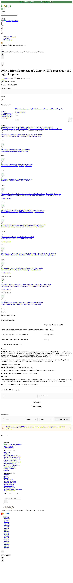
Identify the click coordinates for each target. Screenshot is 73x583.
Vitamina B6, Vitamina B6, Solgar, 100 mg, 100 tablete (16, 166)
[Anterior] (2, 54)
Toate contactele (8, 447)
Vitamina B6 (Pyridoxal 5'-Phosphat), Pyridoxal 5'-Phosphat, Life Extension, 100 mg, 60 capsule (28, 255)
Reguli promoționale (10, 463)
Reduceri (6, 476)
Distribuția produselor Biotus (12, 457)
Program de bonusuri (10, 482)
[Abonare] (6, 501)
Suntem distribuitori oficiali (11, 455)
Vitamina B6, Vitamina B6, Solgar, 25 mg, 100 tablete (16, 180)
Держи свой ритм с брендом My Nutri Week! (14, 129)
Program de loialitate (10, 481)
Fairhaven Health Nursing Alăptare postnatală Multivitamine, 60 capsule (21, 304)
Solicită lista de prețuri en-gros (12, 459)
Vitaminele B (8, 40)
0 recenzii (3, 80)
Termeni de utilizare (9, 467)
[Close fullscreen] (2, 63)
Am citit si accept (6, 555)
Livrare (6, 478)
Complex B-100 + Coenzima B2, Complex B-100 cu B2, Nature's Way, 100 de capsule (25, 286)
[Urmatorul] (2, 57)
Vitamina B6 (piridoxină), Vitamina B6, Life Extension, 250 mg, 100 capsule (22, 226)
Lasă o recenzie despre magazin (13, 489)
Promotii (6, 474)
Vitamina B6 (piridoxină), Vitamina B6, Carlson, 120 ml (16, 238)
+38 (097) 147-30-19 (12, 21)
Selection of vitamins (10, 468)
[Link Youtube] (10, 507)
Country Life (6, 78)
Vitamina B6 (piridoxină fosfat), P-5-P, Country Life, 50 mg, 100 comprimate (22, 212)
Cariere (6, 454)
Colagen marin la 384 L (47, 2)
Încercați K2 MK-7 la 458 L (27, 2)
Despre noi (7, 452)
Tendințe (6, 470)
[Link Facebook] (5, 507)
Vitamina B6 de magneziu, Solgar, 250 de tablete (14, 151)
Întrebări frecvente (9, 487)
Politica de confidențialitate (11, 465)
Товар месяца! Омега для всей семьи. (41, 127)
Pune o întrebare (36, 406)
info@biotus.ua (8, 446)
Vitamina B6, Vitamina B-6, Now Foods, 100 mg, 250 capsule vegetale (21, 136)
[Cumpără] (70, 120)
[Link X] (13, 507)
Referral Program (9, 484)
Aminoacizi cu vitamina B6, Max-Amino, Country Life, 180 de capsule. (21, 270)
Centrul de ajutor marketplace (12, 462)
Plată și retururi (8, 479)
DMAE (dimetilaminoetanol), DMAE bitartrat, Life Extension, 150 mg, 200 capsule (38, 109)
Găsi (2, 19)
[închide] (2, 551)
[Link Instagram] (8, 507)
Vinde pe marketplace (10, 460)
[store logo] (6, 7)
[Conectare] (2, 23)
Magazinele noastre (9, 490)
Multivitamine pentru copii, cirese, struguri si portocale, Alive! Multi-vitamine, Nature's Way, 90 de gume (30, 195)
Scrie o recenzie (21, 112)
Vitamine (6, 38)
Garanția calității (8, 486)
